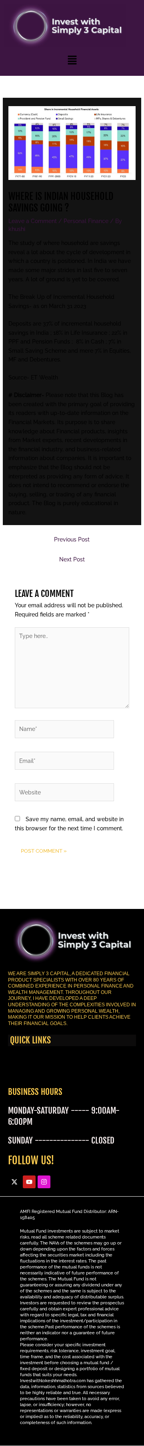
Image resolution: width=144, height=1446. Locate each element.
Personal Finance (86, 221)
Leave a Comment (32, 221)
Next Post (72, 559)
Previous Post (72, 539)
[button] (72, 59)
